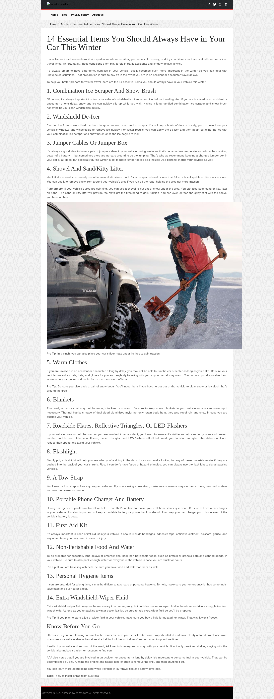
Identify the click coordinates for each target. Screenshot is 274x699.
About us (98, 14)
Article (65, 24)
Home (54, 14)
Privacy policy (80, 14)
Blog (64, 14)
